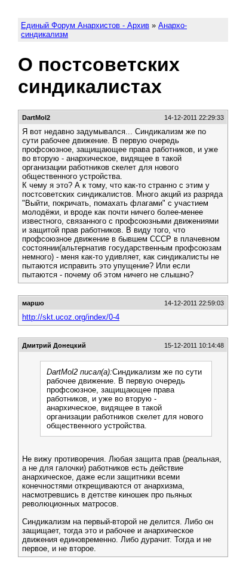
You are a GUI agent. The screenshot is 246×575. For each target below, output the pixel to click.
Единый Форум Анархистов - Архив (85, 25)
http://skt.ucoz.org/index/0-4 (70, 317)
